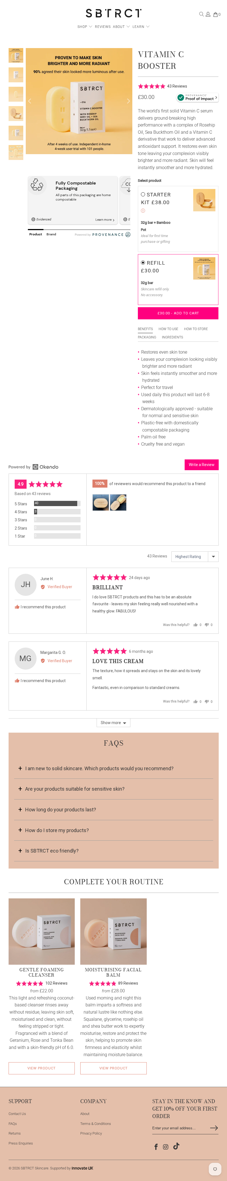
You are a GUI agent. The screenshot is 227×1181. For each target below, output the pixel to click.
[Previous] (29, 101)
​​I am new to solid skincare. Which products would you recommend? (99, 768)
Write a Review (202, 464)
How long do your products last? (60, 809)
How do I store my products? (57, 830)
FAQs (13, 1124)
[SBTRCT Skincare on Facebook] (156, 1147)
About (119, 27)
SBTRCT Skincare (34, 1168)
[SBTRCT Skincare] (113, 13)
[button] (162, 86)
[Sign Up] (214, 1128)
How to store (196, 329)
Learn (139, 27)
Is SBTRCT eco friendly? (52, 851)
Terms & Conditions (95, 1124)
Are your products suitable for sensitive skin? (75, 789)
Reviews (103, 27)
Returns (15, 1133)
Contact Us (17, 1114)
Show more (111, 722)
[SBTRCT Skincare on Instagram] (166, 1147)
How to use (168, 329)
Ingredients (173, 337)
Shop (82, 27)
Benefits (145, 329)
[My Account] (208, 15)
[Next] (128, 101)
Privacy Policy (91, 1133)
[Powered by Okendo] (33, 467)
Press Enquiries (21, 1143)
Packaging (147, 337)
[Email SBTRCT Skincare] (175, 1147)
